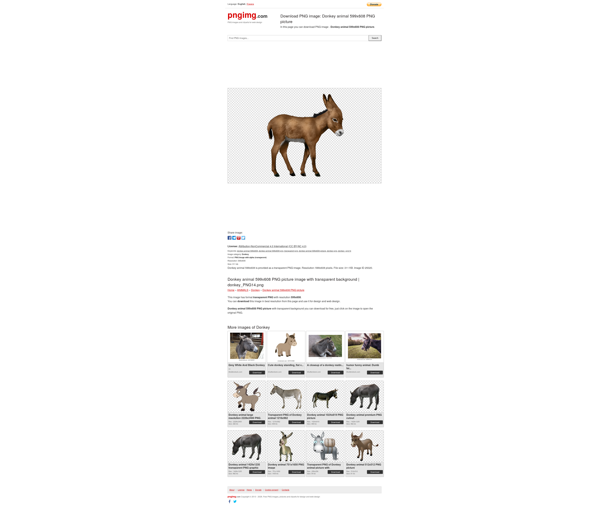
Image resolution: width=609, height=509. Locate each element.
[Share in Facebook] (229, 238)
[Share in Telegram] (234, 238)
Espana (250, 3)
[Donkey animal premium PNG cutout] (364, 396)
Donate (258, 489)
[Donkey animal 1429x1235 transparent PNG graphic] (247, 446)
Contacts (285, 489)
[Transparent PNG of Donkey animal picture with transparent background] (325, 446)
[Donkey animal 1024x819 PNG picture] (325, 396)
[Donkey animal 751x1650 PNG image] (286, 446)
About (231, 489)
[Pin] (239, 238)
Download (257, 372)
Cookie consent (271, 489)
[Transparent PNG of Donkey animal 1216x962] (286, 396)
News (249, 489)
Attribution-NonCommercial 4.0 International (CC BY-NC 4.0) (272, 246)
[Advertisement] (304, 66)
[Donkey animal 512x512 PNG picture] (365, 446)
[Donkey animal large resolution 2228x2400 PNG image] (247, 396)
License (241, 489)
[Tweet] (243, 238)
